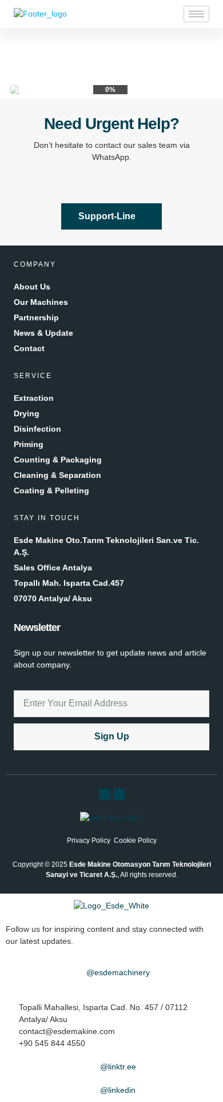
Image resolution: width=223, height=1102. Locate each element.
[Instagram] (104, 794)
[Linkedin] (119, 794)
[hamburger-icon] (196, 14)
